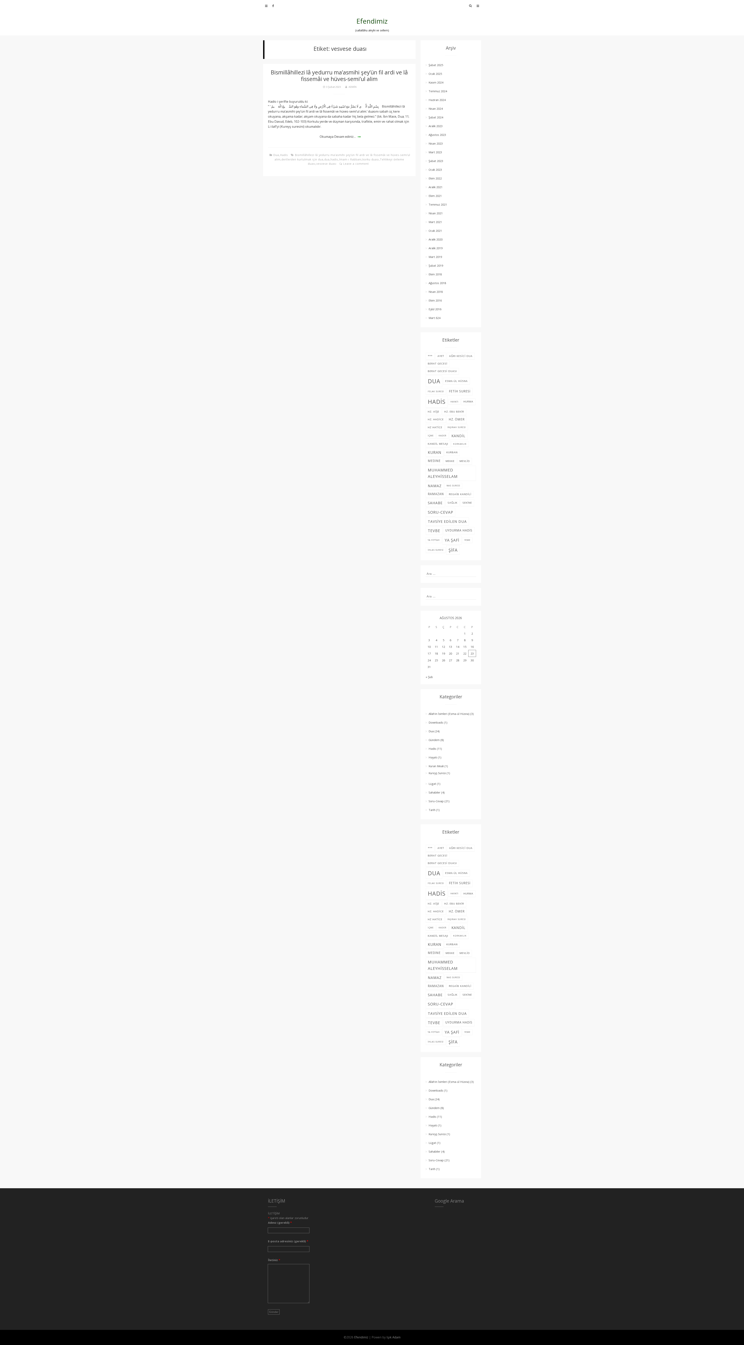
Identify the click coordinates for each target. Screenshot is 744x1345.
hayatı (454, 401)
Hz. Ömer (457, 419)
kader (442, 435)
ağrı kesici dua (461, 356)
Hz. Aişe (433, 411)
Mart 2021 (435, 222)
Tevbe (434, 530)
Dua (276, 155)
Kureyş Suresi (437, 773)
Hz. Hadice (436, 419)
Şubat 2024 (436, 117)
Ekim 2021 (435, 196)
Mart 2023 (435, 152)
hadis (334, 159)
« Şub (429, 677)
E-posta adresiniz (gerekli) (288, 1241)
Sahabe (435, 502)
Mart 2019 (435, 257)
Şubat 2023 (436, 161)
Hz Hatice (435, 427)
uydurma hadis (458, 530)
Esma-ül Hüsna (456, 381)
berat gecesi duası (442, 371)
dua (327, 159)
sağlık (452, 502)
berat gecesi (437, 363)
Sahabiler (434, 792)
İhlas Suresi (435, 550)
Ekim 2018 (435, 274)
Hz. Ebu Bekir (454, 411)
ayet (440, 356)
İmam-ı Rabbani (350, 159)
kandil (458, 435)
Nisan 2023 (436, 143)
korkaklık (460, 444)
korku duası (371, 159)
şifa (453, 550)
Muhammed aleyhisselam (443, 473)
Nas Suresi (453, 485)
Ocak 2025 (435, 74)
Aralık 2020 (436, 239)
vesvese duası (326, 163)
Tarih (432, 810)
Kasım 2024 (436, 82)
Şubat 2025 (436, 65)
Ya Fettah (434, 540)
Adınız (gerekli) (280, 1222)
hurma (468, 401)
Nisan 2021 (436, 213)
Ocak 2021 (435, 231)
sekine (467, 502)
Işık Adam (393, 1337)
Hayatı (433, 757)
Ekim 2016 (435, 300)
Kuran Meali (436, 766)
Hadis (284, 155)
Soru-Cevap (436, 801)
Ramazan (436, 494)
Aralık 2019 (436, 248)
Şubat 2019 (436, 265)
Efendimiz (372, 21)
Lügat (432, 784)
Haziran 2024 (437, 100)
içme (431, 435)
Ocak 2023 (435, 169)
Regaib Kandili (460, 494)
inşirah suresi (456, 427)
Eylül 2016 (435, 309)
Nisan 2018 (436, 292)
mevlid (465, 461)
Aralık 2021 (436, 187)
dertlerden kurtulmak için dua (302, 159)
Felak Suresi (436, 391)
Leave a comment (356, 163)
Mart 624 (434, 318)
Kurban (452, 452)
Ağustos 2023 (437, 135)
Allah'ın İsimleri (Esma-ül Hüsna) (449, 714)
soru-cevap (440, 512)
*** (430, 356)
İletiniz (274, 1260)
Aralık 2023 (436, 126)
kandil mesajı (438, 443)
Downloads (436, 722)
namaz (435, 485)
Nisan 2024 (436, 108)
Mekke (450, 461)
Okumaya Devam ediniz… (338, 136)
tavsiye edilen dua (447, 521)
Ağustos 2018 (437, 283)
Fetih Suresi (459, 391)
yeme (467, 540)
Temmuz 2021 (438, 204)
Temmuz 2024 (438, 91)
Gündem (434, 740)
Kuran (434, 452)
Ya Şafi (452, 540)
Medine (434, 461)
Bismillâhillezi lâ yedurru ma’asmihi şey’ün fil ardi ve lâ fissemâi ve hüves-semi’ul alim (339, 75)
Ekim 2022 (435, 178)
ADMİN (352, 87)
